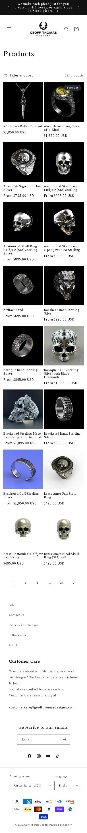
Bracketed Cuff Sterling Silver (21, 495)
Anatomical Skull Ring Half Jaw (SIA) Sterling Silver (20, 250)
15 (61, 583)
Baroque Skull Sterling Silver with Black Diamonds (61, 373)
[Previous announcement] (8, 7)
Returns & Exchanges (23, 625)
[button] (9, 29)
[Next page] (74, 583)
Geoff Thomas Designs (36, 824)
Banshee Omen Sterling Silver (62, 311)
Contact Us (16, 615)
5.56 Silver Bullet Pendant (22, 126)
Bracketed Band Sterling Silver (62, 435)
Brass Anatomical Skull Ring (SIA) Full (61, 555)
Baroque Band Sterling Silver (20, 371)
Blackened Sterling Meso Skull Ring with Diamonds (23, 435)
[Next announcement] (79, 7)
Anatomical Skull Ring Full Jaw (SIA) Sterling (61, 188)
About (13, 645)
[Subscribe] (65, 739)
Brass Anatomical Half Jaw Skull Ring (23, 555)
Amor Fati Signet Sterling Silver (22, 188)
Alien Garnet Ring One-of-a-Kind (61, 128)
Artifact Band (13, 310)
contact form (36, 689)
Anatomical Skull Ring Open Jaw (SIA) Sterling (62, 248)
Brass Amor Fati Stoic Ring (60, 495)
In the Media (17, 635)
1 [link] (13, 583)
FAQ (11, 605)
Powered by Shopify (60, 824)
